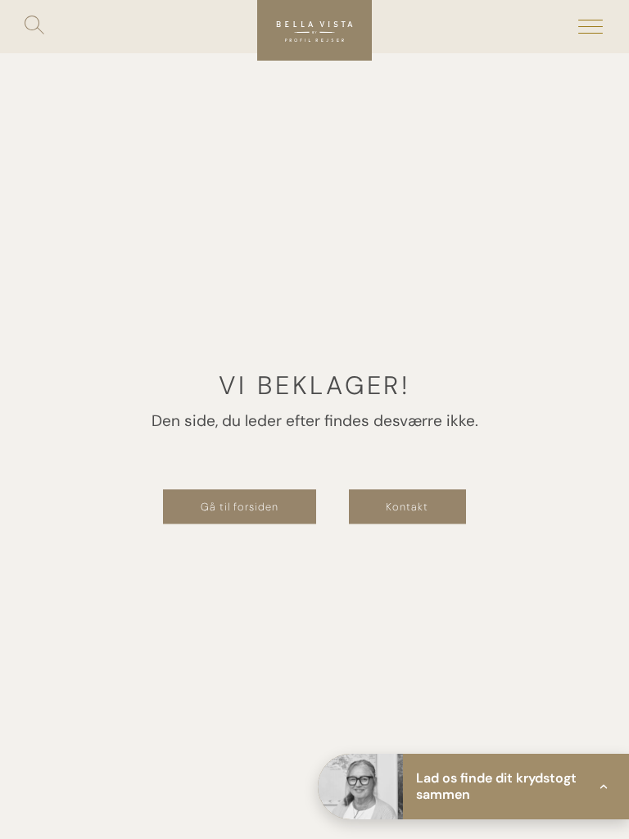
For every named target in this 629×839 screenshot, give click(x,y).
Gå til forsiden (239, 506)
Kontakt (407, 506)
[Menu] (590, 26)
